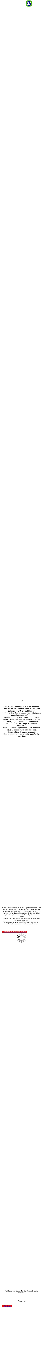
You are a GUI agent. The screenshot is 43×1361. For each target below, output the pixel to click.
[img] (29, 3)
